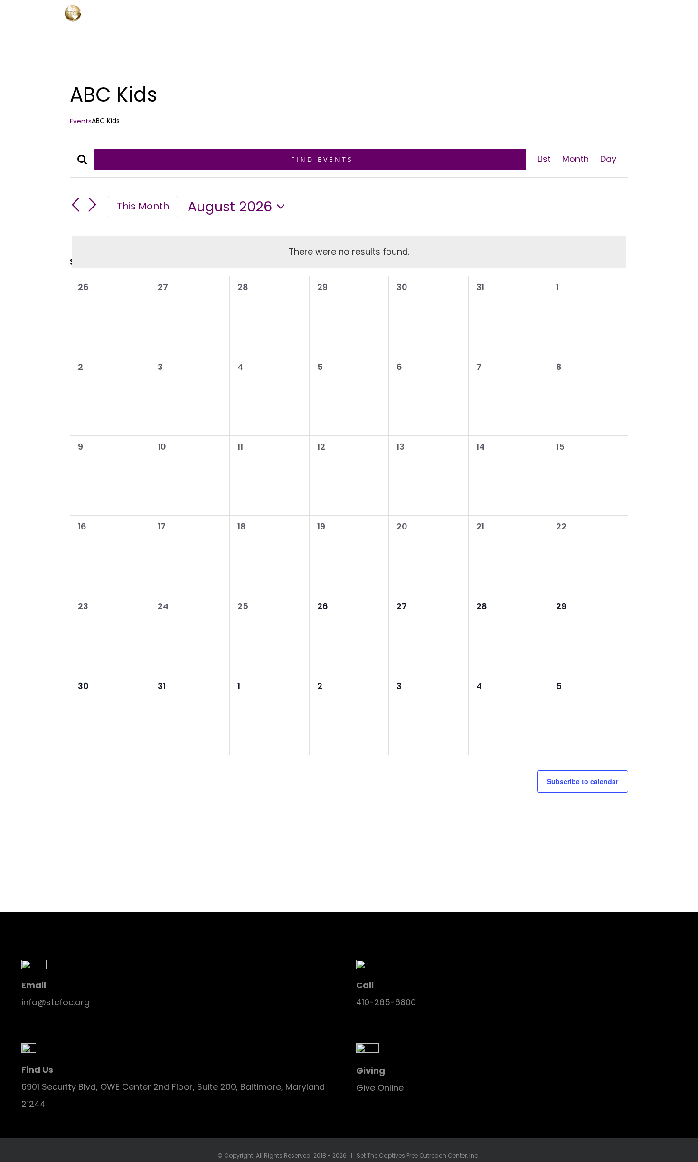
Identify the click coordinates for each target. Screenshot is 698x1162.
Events (81, 121)
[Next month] (92, 204)
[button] (668, 12)
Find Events (322, 159)
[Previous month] (75, 204)
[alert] (349, 252)
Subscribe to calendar (582, 781)
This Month (143, 206)
